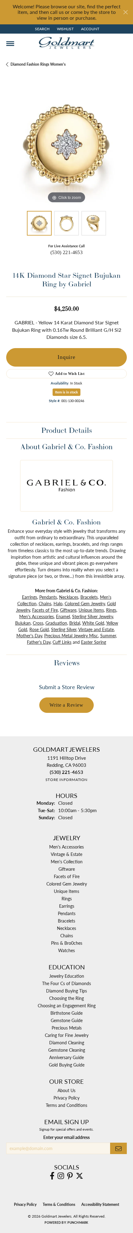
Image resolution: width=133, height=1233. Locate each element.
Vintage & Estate (66, 854)
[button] (41, 29)
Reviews (66, 663)
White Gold (93, 623)
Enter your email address (66, 1137)
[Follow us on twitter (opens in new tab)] (79, 1176)
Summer (108, 635)
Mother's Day (29, 635)
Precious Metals (67, 1028)
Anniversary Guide (66, 1057)
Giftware (68, 610)
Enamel (63, 616)
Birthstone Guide (66, 1013)
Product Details (66, 430)
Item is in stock (66, 392)
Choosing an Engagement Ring (67, 1005)
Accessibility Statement (100, 1204)
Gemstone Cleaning (66, 1050)
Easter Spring (93, 642)
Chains (45, 603)
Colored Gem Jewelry (85, 603)
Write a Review (66, 705)
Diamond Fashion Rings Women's (38, 64)
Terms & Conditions (59, 1204)
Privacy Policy (66, 1098)
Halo (58, 603)
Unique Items (91, 610)
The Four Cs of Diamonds (66, 983)
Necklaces (68, 597)
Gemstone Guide (67, 1020)
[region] (66, 144)
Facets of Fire (45, 610)
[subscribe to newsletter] (118, 1148)
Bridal (74, 623)
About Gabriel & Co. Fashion (66, 446)
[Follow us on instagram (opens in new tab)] (61, 1176)
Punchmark (77, 1222)
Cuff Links (62, 642)
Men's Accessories (36, 616)
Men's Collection (67, 861)
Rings (111, 610)
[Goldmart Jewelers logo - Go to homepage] (66, 43)
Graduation (56, 623)
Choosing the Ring (66, 998)
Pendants (48, 597)
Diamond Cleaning (66, 1042)
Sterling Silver (63, 629)
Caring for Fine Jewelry (66, 1035)
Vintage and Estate (96, 629)
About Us (66, 1090)
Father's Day (38, 642)
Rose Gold (39, 629)
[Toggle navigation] (10, 43)
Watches (66, 950)
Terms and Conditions (66, 1105)
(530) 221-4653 (66, 252)
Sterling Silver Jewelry (92, 616)
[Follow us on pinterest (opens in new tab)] (70, 1176)
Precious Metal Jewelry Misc (71, 635)
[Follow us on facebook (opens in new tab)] (52, 1176)
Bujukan (23, 623)
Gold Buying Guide (66, 1065)
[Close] (125, 12)
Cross (38, 623)
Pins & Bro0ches (66, 943)
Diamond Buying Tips (66, 991)
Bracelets (89, 597)
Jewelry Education (66, 976)
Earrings (29, 597)
